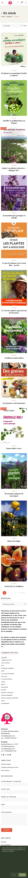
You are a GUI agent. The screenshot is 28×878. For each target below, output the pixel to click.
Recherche (25, 604)
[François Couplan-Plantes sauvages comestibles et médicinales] (10, 2)
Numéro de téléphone (8, 797)
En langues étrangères (7, 668)
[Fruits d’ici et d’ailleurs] (14, 563)
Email (10, 754)
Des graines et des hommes (14, 403)
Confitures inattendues (14, 358)
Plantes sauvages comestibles (9, 698)
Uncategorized (5, 703)
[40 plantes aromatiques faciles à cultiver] (14, 50)
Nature (3, 684)
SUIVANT (22, 593)
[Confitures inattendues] (14, 335)
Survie (3, 700)
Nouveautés (4, 687)
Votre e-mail (5, 789)
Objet (3, 804)
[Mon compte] (26, 2)
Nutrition (3, 690)
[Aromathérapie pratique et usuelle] (14, 193)
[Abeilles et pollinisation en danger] (14, 98)
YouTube (3, 754)
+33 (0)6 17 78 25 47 (10, 738)
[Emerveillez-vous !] (14, 426)
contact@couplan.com (8, 736)
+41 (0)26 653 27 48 (10, 751)
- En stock (4, 657)
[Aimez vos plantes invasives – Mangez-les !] (14, 145)
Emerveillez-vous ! (14, 448)
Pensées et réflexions (7, 692)
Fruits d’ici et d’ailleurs (14, 586)
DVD (2, 665)
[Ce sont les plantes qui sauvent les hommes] (14, 288)
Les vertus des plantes (7, 673)
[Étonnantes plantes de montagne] (14, 471)
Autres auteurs (5, 663)
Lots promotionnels (6, 679)
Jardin (2, 671)
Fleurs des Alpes (14, 541)
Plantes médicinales (6, 695)
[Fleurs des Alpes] (14, 518)
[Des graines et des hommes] (14, 380)
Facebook (1, 754)
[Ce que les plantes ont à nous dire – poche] (14, 240)
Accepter (22, 875)
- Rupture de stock (6, 660)
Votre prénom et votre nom (11, 781)
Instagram (5, 754)
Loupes (3, 682)
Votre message (6, 812)
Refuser (14, 875)
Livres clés (4, 676)
